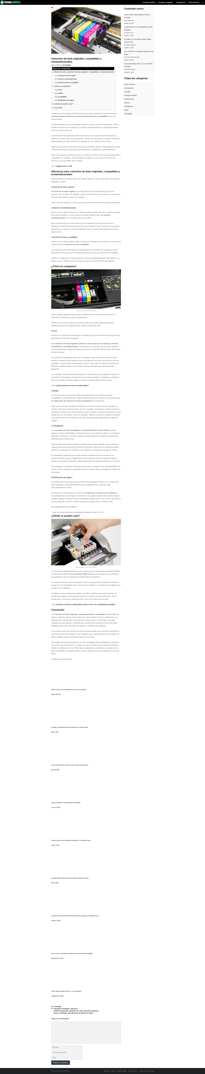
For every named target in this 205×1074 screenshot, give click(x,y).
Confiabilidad (62, 97)
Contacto (113, 1071)
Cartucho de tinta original (66, 75)
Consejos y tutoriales (165, 2)
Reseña (127, 103)
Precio (60, 90)
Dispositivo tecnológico (62, 1009)
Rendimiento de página (66, 100)
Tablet (126, 110)
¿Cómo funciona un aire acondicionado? (72, 385)
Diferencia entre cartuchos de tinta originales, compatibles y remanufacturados (84, 72)
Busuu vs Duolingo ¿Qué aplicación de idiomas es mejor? (73, 1013)
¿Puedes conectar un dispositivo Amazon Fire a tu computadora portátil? (85, 604)
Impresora (74, 1009)
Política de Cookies (132, 1071)
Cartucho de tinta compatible (68, 82)
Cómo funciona (194, 2)
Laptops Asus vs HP (64, 166)
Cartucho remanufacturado (67, 79)
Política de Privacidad (121, 1071)
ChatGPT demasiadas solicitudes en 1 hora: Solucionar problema (76, 1011)
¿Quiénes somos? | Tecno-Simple (147, 1071)
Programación (129, 99)
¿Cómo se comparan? (62, 86)
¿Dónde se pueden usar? (63, 104)
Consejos (127, 92)
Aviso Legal (106, 1071)
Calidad (60, 93)
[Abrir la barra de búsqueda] (203, 2)
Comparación (180, 2)
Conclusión (58, 108)
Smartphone (128, 106)
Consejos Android (149, 2)
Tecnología (57, 1006)
